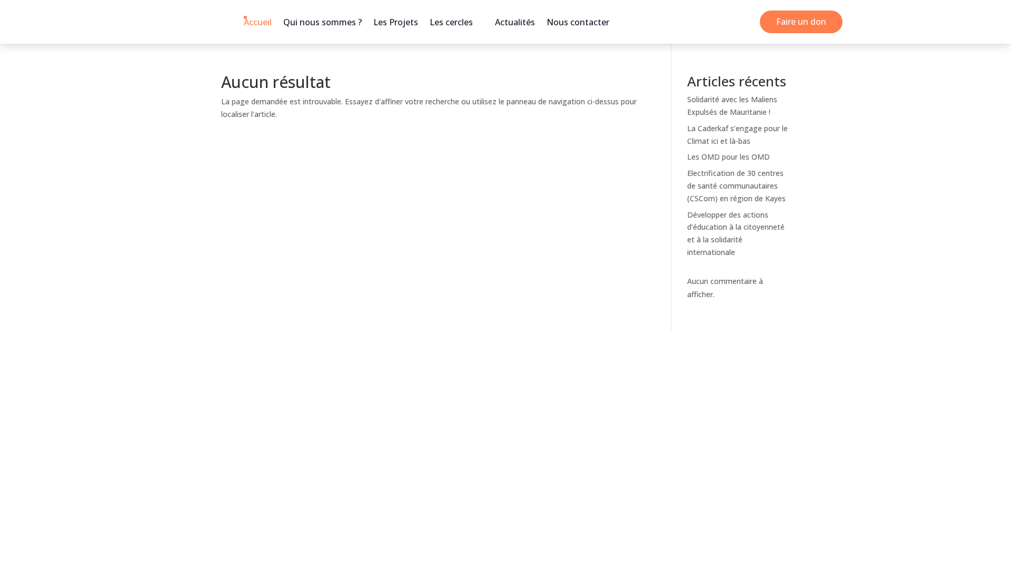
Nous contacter (578, 22)
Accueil (258, 22)
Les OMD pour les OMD (728, 157)
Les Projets (395, 22)
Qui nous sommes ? (322, 22)
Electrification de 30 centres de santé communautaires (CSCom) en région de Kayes (736, 185)
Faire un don (801, 21)
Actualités (515, 22)
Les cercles (451, 22)
